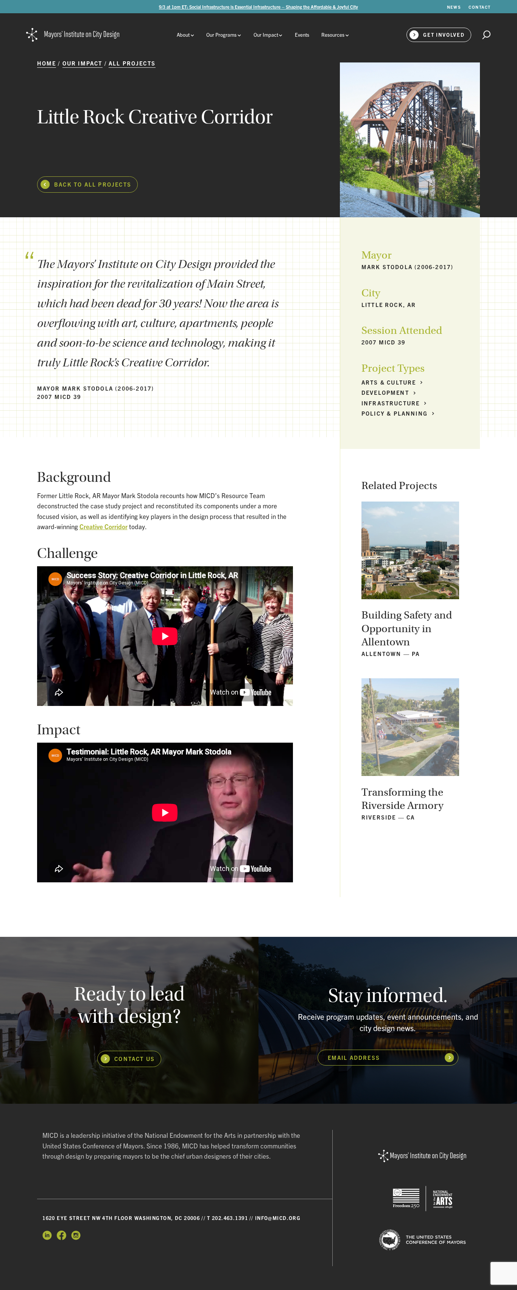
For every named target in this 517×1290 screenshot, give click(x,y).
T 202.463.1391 (227, 1218)
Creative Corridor (103, 526)
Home (46, 63)
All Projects (132, 63)
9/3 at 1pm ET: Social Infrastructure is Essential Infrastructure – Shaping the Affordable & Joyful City (258, 6)
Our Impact (82, 63)
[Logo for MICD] (422, 1156)
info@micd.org (278, 1218)
